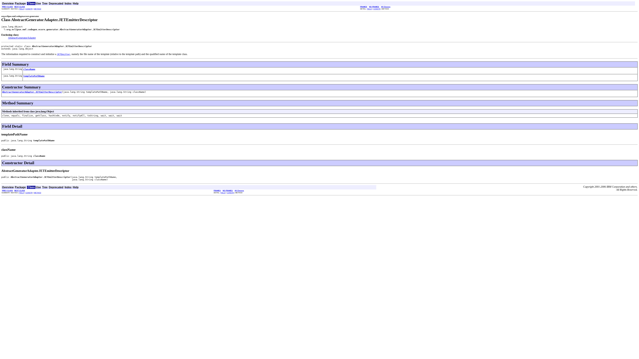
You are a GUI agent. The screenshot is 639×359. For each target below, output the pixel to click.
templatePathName (34, 76)
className (29, 69)
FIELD (21, 9)
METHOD (37, 9)
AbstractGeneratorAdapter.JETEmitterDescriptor (32, 92)
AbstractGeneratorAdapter (22, 37)
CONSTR (28, 9)
